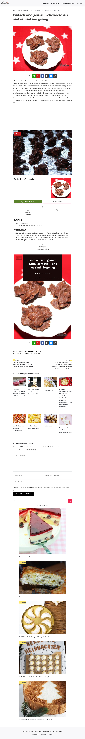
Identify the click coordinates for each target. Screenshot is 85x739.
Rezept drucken (29, 201)
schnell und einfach (24, 10)
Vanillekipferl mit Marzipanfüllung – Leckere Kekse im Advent (39, 637)
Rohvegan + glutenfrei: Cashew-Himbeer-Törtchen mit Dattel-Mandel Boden (19, 393)
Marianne (34, 23)
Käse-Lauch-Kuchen (25, 597)
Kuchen (79, 3)
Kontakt (50, 734)
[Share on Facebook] (42, 76)
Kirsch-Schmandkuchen (26, 557)
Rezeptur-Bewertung (19, 450)
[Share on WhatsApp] (34, 76)
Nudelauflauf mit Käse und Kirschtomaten (18, 428)
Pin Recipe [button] (58, 201)
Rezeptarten (55, 3)
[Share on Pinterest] (38, 76)
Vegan (31, 353)
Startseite (45, 3)
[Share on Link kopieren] (55, 76)
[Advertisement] (42, 117)
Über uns (43, 734)
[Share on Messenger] (51, 76)
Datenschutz (35, 734)
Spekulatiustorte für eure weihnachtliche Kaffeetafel (36, 720)
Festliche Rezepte (68, 3)
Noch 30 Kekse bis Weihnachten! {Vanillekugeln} (34, 677)
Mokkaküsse (48, 426)
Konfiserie (26, 353)
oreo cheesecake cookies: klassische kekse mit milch (34, 392)
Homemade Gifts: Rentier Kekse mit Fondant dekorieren (65, 430)
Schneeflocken (48, 390)
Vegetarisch (39, 351)
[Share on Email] (47, 76)
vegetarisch (37, 353)
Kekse (34, 351)
